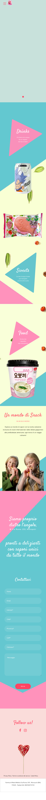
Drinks (23, 131)
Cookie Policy (34, 776)
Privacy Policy (8, 776)
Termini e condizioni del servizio (21, 776)
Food (23, 333)
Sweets (23, 270)
